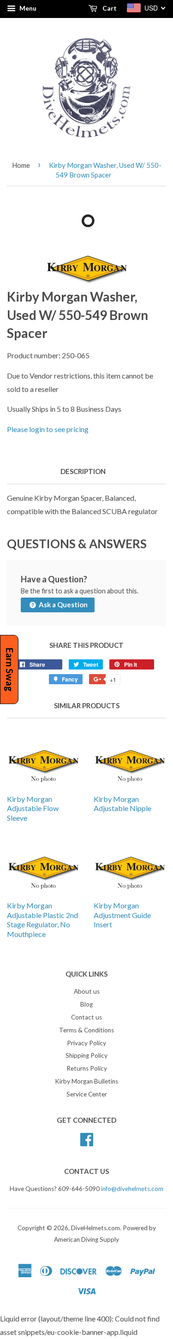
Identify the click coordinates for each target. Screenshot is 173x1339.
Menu (27, 8)
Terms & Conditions (86, 1030)
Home (21, 165)
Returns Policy (86, 1068)
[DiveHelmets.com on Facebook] (87, 1138)
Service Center (86, 1094)
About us (87, 991)
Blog (86, 1004)
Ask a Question (62, 604)
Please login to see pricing (48, 429)
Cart (109, 8)
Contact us (86, 1017)
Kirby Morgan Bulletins (86, 1081)
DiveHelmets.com (95, 1228)
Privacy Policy (86, 1043)
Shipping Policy (86, 1055)
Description (83, 471)
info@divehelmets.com (132, 1188)
